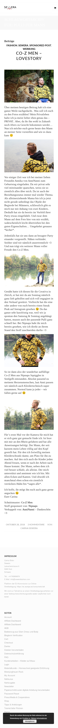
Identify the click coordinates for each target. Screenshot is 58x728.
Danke (7, 646)
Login (6, 664)
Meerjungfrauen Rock (13, 671)
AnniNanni (28, 509)
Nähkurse (8, 679)
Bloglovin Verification (13, 635)
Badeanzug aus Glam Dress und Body (21, 631)
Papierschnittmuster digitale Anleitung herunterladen (27, 689)
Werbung (29, 49)
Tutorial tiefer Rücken (13, 708)
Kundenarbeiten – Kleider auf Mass (19, 660)
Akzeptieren (29, 721)
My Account (9, 675)
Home (7, 711)
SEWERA (23, 45)
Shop (6, 700)
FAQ (6, 657)
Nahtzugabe (9, 682)
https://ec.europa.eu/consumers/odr (31, 586)
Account (8, 617)
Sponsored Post (40, 45)
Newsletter (9, 686)
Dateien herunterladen (14, 649)
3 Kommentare (36, 525)
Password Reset (11, 693)
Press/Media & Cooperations (17, 697)
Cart (6, 638)
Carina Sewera (29, 528)
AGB (6, 628)
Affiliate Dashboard (12, 620)
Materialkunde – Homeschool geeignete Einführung (26, 668)
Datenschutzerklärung (14, 653)
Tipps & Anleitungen (13, 704)
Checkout (8, 642)
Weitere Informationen (39, 718)
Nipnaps (32, 505)
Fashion (11, 45)
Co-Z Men (27, 502)
